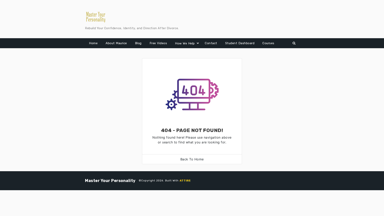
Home (93, 43)
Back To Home (192, 159)
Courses (268, 43)
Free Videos (158, 43)
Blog (138, 43)
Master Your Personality (110, 180)
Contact (211, 43)
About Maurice (116, 43)
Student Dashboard (240, 43)
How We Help (185, 43)
